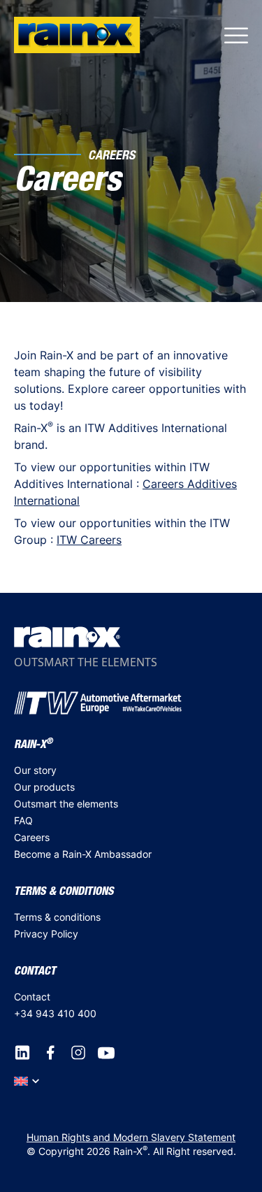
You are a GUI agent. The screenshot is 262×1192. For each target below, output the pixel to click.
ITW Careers (89, 540)
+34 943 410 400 (55, 1013)
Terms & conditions (57, 917)
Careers (32, 837)
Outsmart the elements (66, 804)
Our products (44, 787)
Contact (32, 997)
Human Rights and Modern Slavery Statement (131, 1137)
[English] (26, 1080)
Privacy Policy (46, 934)
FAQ (23, 820)
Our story (35, 770)
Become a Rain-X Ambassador (83, 854)
